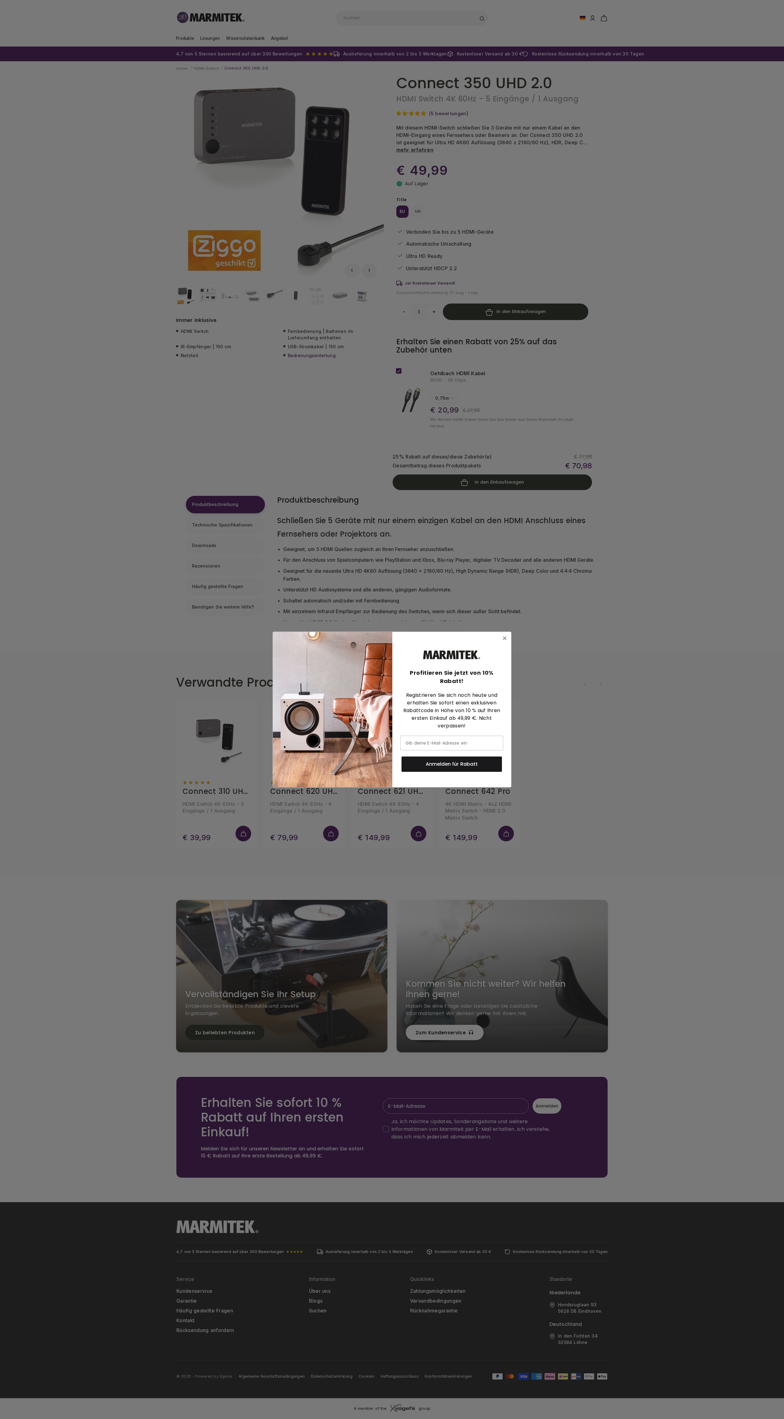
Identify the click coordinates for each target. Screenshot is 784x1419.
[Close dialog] (504, 638)
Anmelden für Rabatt (452, 764)
